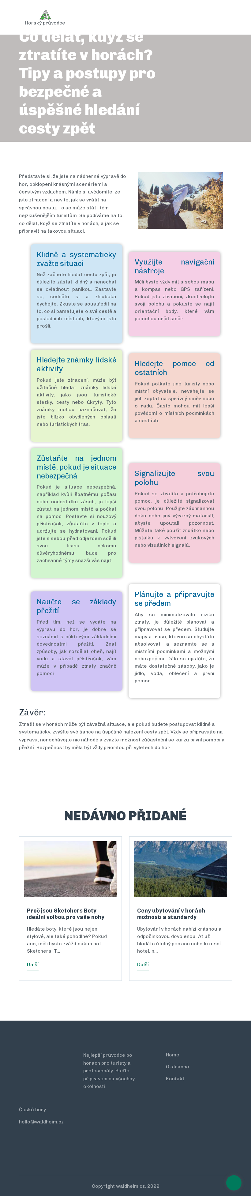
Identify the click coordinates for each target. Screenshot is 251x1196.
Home (172, 1055)
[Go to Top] (234, 1183)
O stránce (177, 1067)
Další (33, 964)
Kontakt (175, 1079)
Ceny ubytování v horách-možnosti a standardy (172, 914)
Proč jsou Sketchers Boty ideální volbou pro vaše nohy (65, 914)
